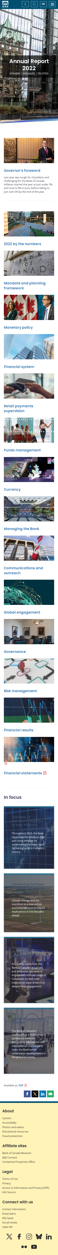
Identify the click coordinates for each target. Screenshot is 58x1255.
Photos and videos (13, 1127)
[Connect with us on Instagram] (29, 1238)
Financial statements (23, 773)
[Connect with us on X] (10, 1238)
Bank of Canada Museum (16, 1153)
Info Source (9, 1192)
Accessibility (9, 1122)
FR (43, 4)
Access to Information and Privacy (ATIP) (25, 1188)
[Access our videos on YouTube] (34, 1249)
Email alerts (9, 1213)
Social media (9, 1222)
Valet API (7, 1227)
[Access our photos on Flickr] (24, 1249)
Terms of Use (10, 1179)
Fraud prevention (12, 1136)
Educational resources (15, 1131)
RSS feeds (8, 1218)
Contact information (14, 1209)
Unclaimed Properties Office (18, 1162)
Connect (9, 1157)
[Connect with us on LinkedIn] (49, 1238)
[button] (27, 1094)
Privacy (6, 1183)
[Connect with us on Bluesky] (39, 1238)
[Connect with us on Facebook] (19, 1238)
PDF (21, 1085)
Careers (6, 1118)
